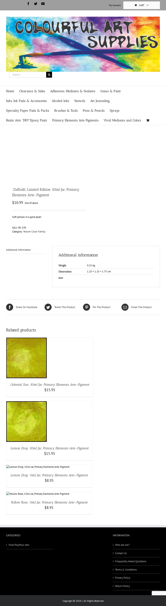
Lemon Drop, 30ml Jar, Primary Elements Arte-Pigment (49, 448)
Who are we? (122, 545)
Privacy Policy (122, 577)
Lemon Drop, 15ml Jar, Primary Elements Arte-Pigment (49, 475)
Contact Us (121, 553)
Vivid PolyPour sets (19, 545)
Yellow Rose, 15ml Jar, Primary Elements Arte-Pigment (49, 502)
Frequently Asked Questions (130, 561)
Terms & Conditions (126, 569)
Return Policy (122, 586)
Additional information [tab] (18, 250)
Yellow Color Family (34, 231)
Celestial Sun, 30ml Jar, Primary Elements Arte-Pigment (49, 385)
